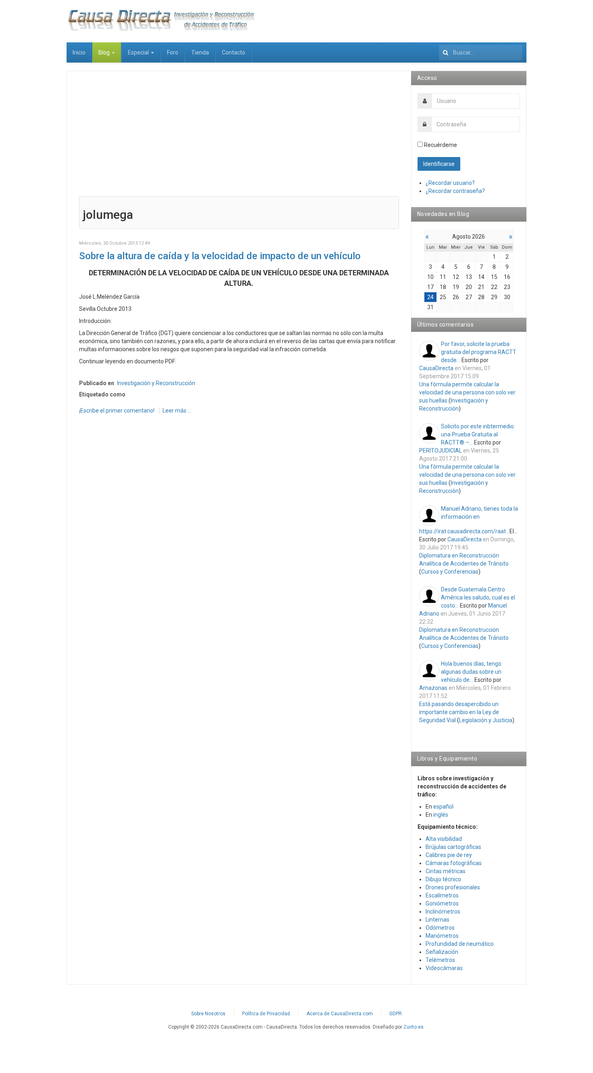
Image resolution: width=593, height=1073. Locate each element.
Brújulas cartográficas (453, 847)
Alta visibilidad (444, 839)
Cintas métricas (446, 871)
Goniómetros (442, 903)
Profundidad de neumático (460, 944)
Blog (104, 52)
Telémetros (440, 960)
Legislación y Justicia (485, 720)
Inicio (79, 52)
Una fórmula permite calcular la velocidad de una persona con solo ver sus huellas (467, 392)
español (443, 806)
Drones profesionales (453, 887)
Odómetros (440, 927)
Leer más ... (177, 410)
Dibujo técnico (443, 879)
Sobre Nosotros (208, 1013)
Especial (139, 52)
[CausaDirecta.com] (161, 20)
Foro (172, 52)
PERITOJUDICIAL (440, 450)
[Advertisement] (239, 139)
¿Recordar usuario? (450, 183)
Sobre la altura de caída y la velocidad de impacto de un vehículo (220, 256)
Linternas (437, 919)
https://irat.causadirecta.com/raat (462, 531)
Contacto (233, 52)
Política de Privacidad (266, 1013)
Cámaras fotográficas (454, 863)
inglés (440, 814)
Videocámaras (444, 968)
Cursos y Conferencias (449, 571)
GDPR (395, 1013)
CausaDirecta (436, 368)
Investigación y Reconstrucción (156, 383)
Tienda (200, 52)
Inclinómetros (443, 911)
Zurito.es (413, 1027)
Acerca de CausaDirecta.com (340, 1013)
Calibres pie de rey (449, 855)
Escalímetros (442, 895)
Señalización (442, 952)
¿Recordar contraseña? (455, 191)
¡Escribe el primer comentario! (117, 410)
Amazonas (433, 688)
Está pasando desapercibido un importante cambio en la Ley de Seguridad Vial (459, 712)
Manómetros (442, 936)
